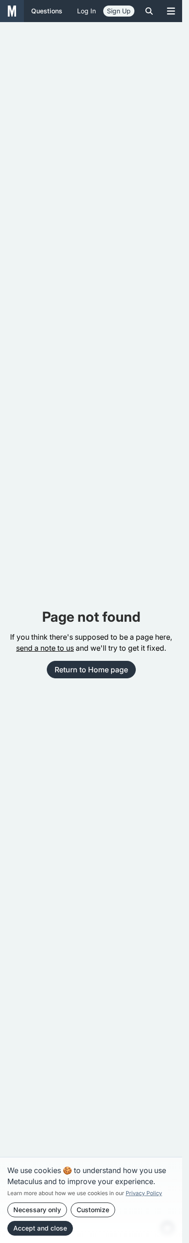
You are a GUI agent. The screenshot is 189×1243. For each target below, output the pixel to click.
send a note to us (45, 648)
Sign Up (119, 11)
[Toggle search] (149, 11)
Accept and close (40, 1228)
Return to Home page (91, 669)
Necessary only (37, 1210)
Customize (93, 1210)
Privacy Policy (144, 1193)
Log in (86, 11)
